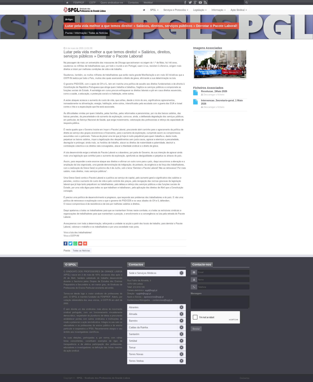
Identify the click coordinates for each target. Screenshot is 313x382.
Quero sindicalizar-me (112, 2)
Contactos (133, 2)
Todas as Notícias (98, 32)
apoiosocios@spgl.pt (154, 296)
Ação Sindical (238, 9)
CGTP (92, 2)
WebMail (148, 2)
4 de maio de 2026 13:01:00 (78, 48)
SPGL (153, 9)
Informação (218, 9)
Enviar (196, 328)
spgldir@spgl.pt (143, 293)
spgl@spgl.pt (151, 290)
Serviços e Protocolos (175, 9)
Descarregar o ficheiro (213, 95)
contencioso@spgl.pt (162, 299)
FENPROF (78, 2)
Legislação (199, 9)
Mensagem (196, 293)
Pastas (69, 32)
